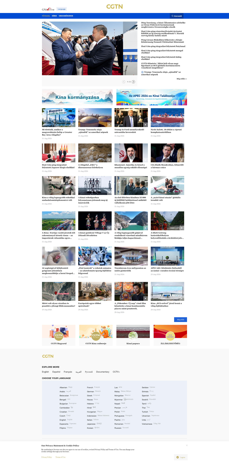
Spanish (148, 395)
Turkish (148, 412)
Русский (89, 371)
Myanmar (123, 399)
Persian (120, 407)
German (94, 391)
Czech (65, 416)
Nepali (119, 403)
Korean (93, 428)
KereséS (178, 16)
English (45, 371)
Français (68, 371)
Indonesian (98, 416)
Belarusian (69, 395)
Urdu (146, 420)
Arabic (65, 391)
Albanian (66, 387)
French (93, 387)
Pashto (119, 420)
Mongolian (122, 395)
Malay (122, 391)
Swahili (149, 399)
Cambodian (66, 407)
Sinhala (148, 391)
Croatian (67, 412)
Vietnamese (151, 424)
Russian (121, 428)
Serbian (148, 387)
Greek (93, 395)
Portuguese (123, 416)
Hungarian (94, 412)
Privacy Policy (46, 457)
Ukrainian (150, 416)
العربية (78, 371)
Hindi (91, 407)
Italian (93, 420)
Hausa (92, 399)
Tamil (146, 403)
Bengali (65, 399)
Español (56, 371)
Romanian (122, 424)
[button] (133, 81)
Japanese (94, 424)
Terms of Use (60, 457)
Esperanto (68, 424)
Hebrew (93, 403)
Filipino (66, 428)
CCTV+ (116, 371)
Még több (180, 320)
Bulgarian (68, 403)
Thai (146, 407)
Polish (119, 412)
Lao (118, 387)
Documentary (102, 371)
